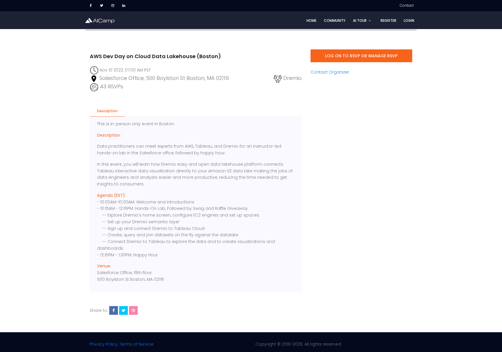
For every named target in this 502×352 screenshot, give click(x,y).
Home (311, 20)
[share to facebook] (113, 310)
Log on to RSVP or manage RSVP (361, 56)
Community (334, 20)
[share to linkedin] (133, 310)
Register (388, 20)
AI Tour (360, 20)
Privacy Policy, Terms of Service (121, 344)
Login (409, 20)
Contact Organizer (330, 72)
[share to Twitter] (123, 310)
